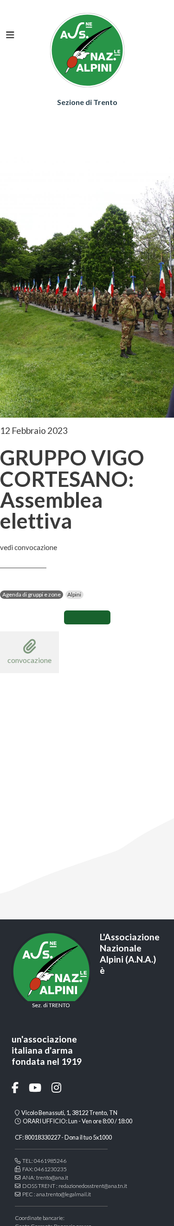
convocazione (29, 660)
